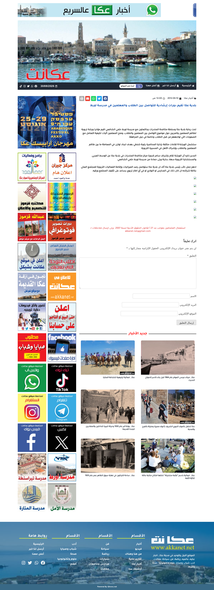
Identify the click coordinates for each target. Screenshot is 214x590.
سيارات (104, 559)
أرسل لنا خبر (36, 549)
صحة (73, 554)
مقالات (105, 569)
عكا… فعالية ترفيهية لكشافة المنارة (119, 378)
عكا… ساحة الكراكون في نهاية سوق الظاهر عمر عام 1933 (110, 476)
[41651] (107, 16)
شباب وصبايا (68, 549)
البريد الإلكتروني (188, 304)
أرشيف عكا (135, 569)
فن (107, 544)
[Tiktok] (20, 86)
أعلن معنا (38, 554)
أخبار (139, 544)
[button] (105, 98)
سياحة (105, 549)
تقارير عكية (135, 559)
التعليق (191, 255)
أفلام (73, 564)
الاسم (193, 296)
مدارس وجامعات (98, 564)
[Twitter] (28, 86)
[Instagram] (24, 86)
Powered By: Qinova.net (107, 587)
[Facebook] (35, 86)
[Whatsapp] (32, 86)
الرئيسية (38, 544)
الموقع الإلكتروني (187, 313)
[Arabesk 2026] (47, 147)
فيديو (138, 549)
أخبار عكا (137, 564)
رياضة (105, 554)
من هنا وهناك (133, 554)
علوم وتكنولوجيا (67, 559)
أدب (74, 544)
